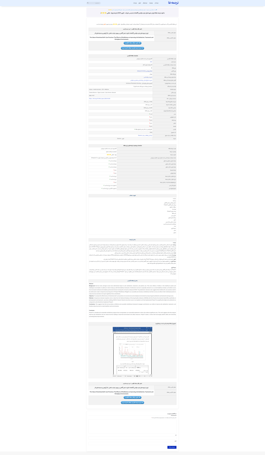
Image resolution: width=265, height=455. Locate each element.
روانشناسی (146, 77)
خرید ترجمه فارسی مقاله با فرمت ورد (131, 48)
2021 (151, 62)
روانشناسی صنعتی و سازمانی (136, 80)
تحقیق (140, 3)
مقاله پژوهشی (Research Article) (144, 71)
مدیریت (150, 77)
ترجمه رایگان (145, 3)
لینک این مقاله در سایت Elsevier (145, 135)
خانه (155, 10)
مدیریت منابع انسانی (147, 80)
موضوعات (151, 3)
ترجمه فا (156, 3)
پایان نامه (135, 3)
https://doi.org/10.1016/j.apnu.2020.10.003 (99, 99)
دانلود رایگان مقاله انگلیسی (132, 43)
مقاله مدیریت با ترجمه (150, 10)
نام (175, 435)
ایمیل (175, 441)
